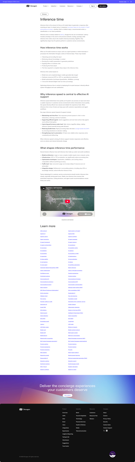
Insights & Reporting (67, 434)
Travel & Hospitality (81, 415)
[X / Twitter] (104, 430)
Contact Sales (107, 424)
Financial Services (80, 421)
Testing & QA (65, 437)
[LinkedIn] (107, 430)
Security (105, 421)
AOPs (63, 415)
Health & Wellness (80, 424)
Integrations (65, 428)
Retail (77, 412)
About (104, 412)
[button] (46, 6)
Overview (65, 412)
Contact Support (107, 428)
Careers (105, 415)
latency (62, 34)
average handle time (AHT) (82, 128)
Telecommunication (81, 431)
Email (63, 421)
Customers (92, 412)
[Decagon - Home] (31, 6)
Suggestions (65, 443)
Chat (63, 418)
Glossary (92, 418)
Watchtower (65, 440)
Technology (79, 418)
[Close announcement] (131, 2)
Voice (63, 424)
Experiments (65, 431)
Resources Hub (93, 415)
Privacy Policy (107, 418)
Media (77, 428)
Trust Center (65, 446)
